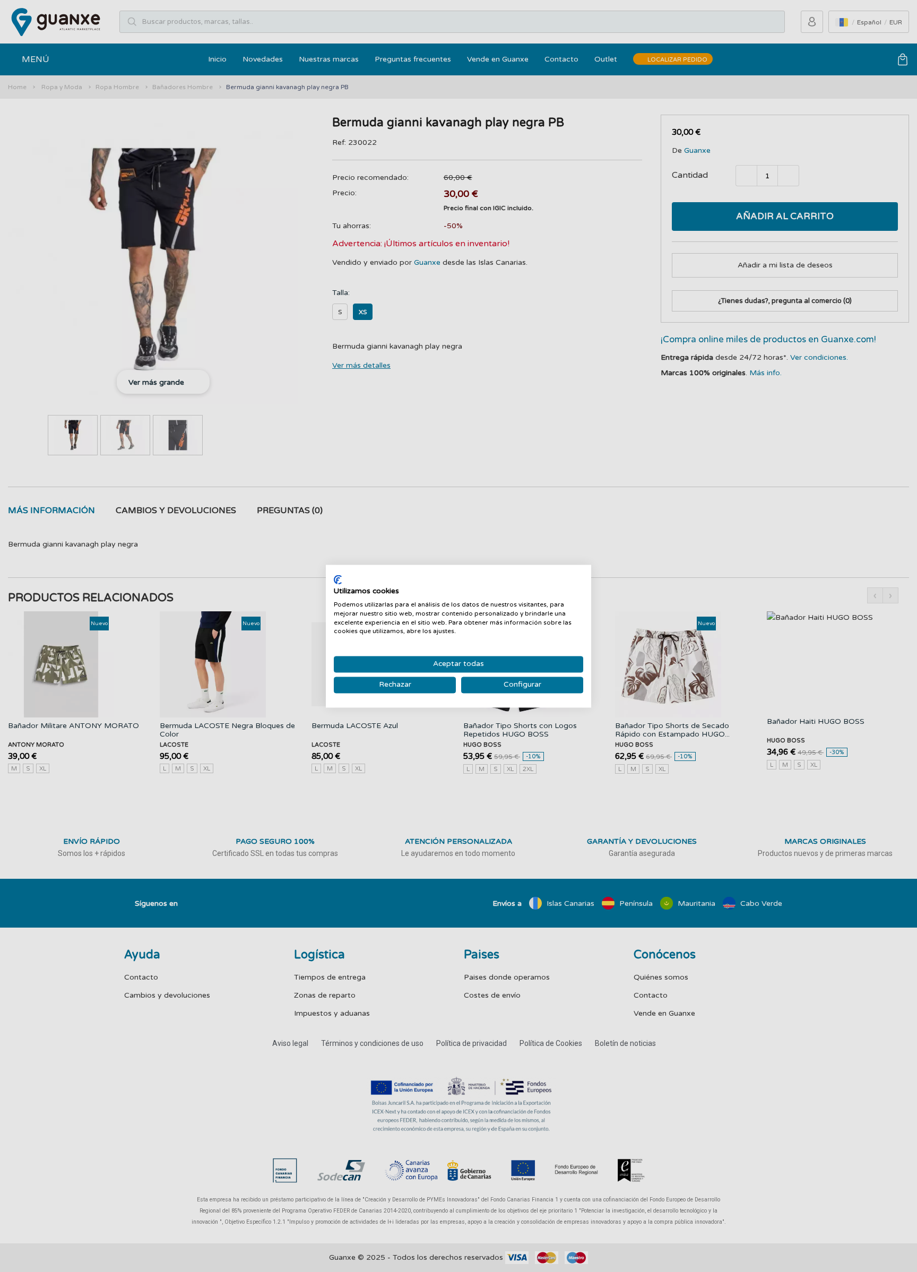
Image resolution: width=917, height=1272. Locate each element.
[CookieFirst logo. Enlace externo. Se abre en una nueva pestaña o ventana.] (338, 579)
